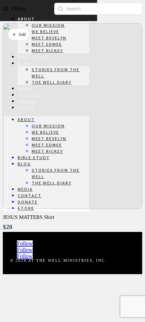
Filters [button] (18, 9)
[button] (18, 34)
